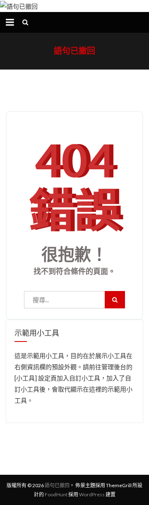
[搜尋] (115, 299)
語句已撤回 (74, 50)
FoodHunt (56, 494)
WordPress (92, 494)
